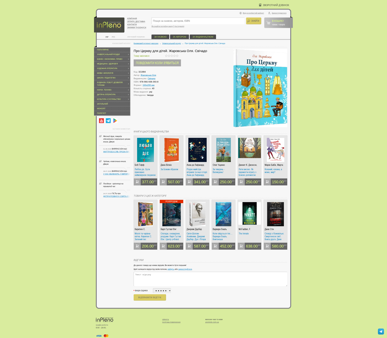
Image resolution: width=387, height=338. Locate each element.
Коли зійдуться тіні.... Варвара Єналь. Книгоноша (223, 236)
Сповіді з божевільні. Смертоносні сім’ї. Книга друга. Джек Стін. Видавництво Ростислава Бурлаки (274, 236)
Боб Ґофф (139, 164)
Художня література (107, 68)
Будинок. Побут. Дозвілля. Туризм (110, 83)
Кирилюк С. (140, 229)
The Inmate (244, 233)
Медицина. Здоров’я (107, 64)
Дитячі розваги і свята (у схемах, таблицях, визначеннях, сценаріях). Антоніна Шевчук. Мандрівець (116, 196)
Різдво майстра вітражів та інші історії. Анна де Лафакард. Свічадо (197, 172)
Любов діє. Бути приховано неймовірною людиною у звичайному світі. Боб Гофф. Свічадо (145, 172)
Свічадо (151, 78)
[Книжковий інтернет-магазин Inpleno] (109, 24)
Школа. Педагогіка (106, 78)
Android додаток (115, 120)
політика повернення (171, 322)
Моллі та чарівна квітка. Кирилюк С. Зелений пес (143, 236)
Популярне (103, 50)
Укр (106, 37)
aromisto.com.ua (212, 322)
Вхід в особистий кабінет (253, 13)
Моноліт (101, 109)
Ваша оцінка (141, 291)
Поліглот (101, 113)
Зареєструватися (279, 13)
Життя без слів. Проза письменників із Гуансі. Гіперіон (116, 152)
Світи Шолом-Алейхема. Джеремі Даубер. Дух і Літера (196, 236)
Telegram (108, 120)
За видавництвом (202, 37)
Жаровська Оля (148, 75)
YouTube (101, 120)
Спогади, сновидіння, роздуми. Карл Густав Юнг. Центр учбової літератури (171, 236)
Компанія (132, 18)
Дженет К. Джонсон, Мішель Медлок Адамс (249, 164)
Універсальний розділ (108, 54)
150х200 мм (148, 85)
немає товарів (278, 22)
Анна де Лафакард (195, 164)
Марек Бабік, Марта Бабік (274, 164)
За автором (179, 37)
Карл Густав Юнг (168, 229)
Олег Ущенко (219, 164)
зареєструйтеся (185, 269)
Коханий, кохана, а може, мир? (273, 171)
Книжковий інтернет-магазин (146, 43)
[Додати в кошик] (137, 181)
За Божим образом (169, 169)
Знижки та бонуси (136, 28)
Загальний (102, 104)
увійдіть (170, 269)
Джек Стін (269, 229)
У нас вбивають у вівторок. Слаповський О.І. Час (116, 174)
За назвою (160, 37)
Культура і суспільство (109, 99)
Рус (113, 37)
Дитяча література (106, 95)
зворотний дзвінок (276, 5)
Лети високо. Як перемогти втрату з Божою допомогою (247, 172)
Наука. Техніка (104, 90)
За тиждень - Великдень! (218, 171)
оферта (165, 319)
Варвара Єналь (220, 229)
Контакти (132, 25)
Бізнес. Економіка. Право (109, 59)
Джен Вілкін (166, 164)
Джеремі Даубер (194, 229)
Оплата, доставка (136, 22)
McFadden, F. (245, 229)
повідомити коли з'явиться (157, 62)
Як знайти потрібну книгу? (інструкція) (167, 26)
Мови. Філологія (105, 73)
